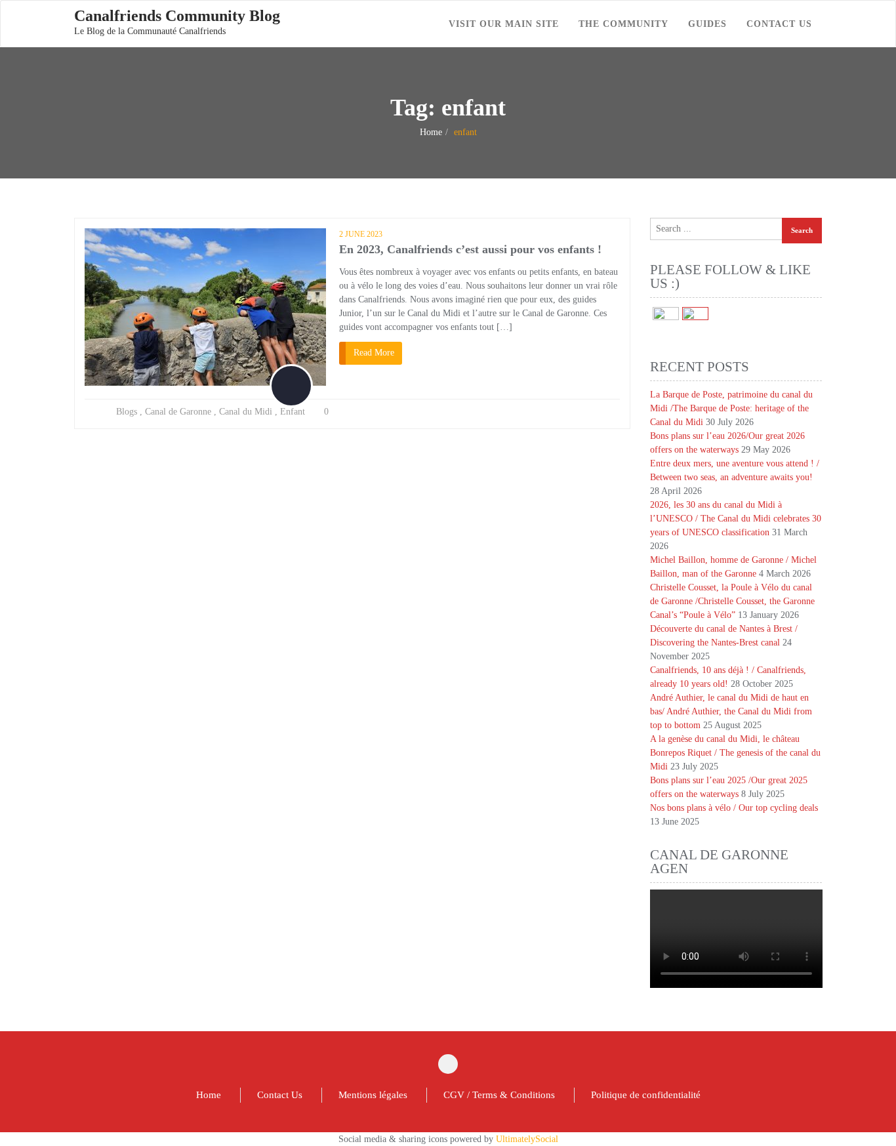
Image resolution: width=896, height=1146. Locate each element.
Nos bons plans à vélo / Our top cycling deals (734, 808)
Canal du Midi (245, 412)
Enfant (292, 412)
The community (623, 24)
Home (431, 132)
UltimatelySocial (527, 1139)
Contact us (779, 24)
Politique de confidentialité (646, 1095)
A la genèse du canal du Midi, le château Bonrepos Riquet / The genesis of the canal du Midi (735, 752)
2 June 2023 (360, 234)
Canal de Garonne (178, 412)
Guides (707, 24)
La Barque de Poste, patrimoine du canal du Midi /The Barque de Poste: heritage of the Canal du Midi (731, 408)
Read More (374, 353)
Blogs (126, 412)
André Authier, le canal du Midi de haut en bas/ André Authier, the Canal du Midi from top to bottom (731, 711)
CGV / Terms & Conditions (499, 1095)
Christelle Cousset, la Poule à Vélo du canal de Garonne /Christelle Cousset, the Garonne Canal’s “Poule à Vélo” (732, 601)
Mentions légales (372, 1095)
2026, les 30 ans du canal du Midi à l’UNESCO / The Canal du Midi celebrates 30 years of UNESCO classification (735, 518)
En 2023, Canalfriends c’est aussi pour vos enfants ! (470, 249)
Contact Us (279, 1095)
